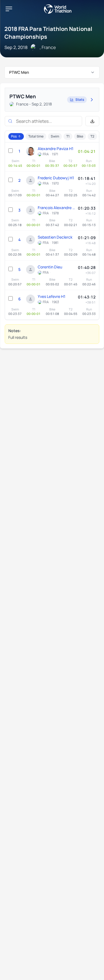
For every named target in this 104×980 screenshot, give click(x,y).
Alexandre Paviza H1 (55, 148)
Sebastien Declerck (55, 237)
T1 (68, 136)
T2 (92, 136)
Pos (14, 136)
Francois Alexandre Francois (56, 207)
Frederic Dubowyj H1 (56, 177)
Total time (36, 136)
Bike (80, 136)
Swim (55, 136)
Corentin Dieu (50, 267)
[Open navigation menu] (8, 8)
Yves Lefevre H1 (51, 296)
